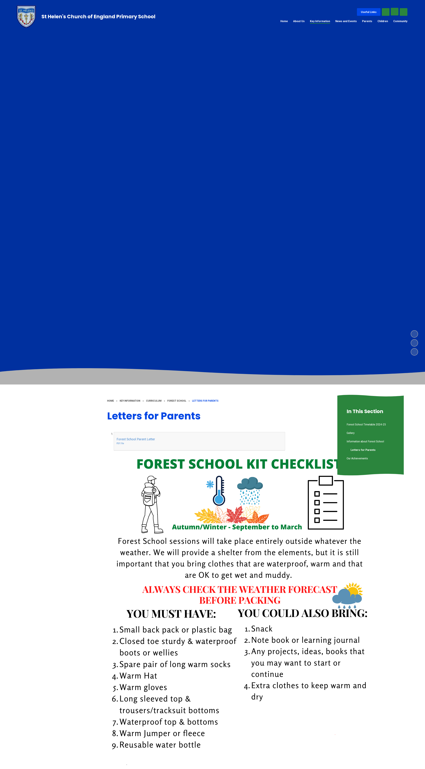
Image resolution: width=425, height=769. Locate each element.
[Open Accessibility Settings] (403, 12)
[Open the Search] (385, 12)
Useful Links (369, 12)
